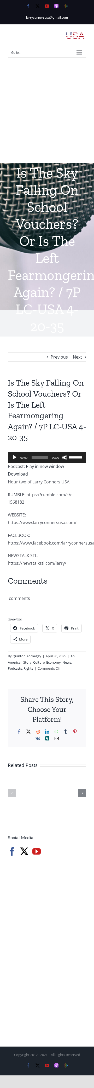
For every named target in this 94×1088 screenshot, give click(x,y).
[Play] (14, 457)
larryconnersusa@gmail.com (47, 17)
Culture (39, 662)
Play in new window (45, 466)
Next (77, 357)
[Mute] (64, 457)
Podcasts (15, 668)
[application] (47, 457)
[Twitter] (24, 851)
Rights (28, 668)
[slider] (76, 457)
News (66, 662)
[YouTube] (36, 851)
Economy (53, 662)
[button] (12, 793)
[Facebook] (12, 851)
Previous (59, 357)
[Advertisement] (47, 113)
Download (18, 474)
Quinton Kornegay (27, 656)
